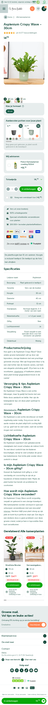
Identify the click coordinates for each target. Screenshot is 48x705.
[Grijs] (7, 139)
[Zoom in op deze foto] (24, 63)
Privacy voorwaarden (21, 694)
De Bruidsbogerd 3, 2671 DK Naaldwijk (17, 655)
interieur (7, 511)
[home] (15, 8)
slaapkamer (18, 372)
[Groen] (10, 139)
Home (9, 17)
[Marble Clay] (13, 139)
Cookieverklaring (32, 694)
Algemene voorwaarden (8, 694)
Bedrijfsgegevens (41, 694)
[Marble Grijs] (16, 139)
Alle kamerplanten (23, 17)
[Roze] (33, 139)
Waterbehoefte (10, 410)
